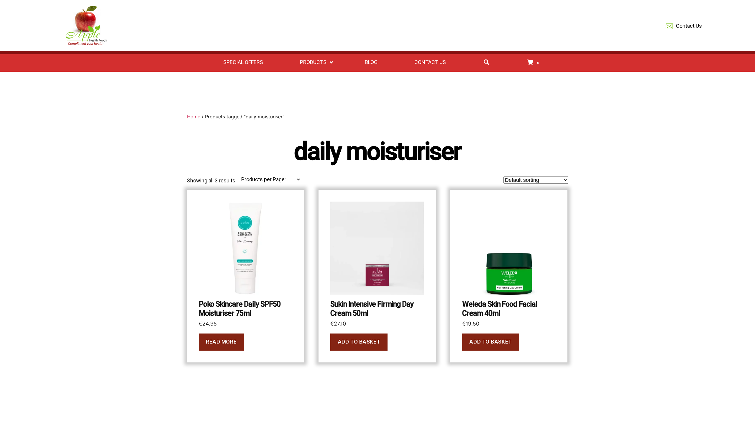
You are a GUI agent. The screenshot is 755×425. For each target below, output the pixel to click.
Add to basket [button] (359, 342)
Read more (221, 342)
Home (193, 117)
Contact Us (689, 26)
